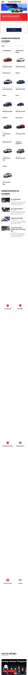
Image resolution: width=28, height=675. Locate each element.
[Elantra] (20, 82)
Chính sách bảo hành (17, 218)
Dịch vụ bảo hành (15, 199)
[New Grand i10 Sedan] (20, 59)
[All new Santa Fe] (7, 151)
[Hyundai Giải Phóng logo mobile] (2, 2)
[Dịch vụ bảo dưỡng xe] (5, 209)
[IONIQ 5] (7, 175)
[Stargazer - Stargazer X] (20, 151)
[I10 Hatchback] (7, 59)
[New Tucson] (20, 126)
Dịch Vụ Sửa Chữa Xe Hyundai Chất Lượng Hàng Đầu (18, 229)
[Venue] (7, 104)
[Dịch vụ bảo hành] (5, 200)
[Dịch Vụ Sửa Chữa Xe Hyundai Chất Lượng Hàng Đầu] (5, 228)
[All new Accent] (7, 82)
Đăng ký (14, 30)
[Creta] (20, 104)
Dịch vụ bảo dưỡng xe (17, 209)
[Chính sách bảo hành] (5, 219)
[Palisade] (7, 126)
